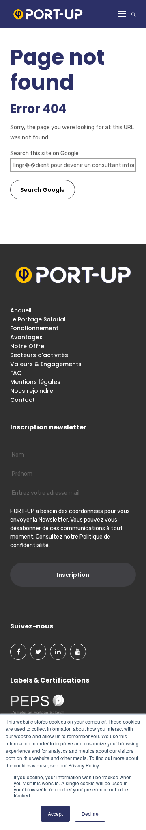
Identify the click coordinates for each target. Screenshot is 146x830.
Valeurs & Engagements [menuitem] (46, 364)
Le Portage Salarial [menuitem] (38, 319)
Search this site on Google (44, 153)
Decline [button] (90, 813)
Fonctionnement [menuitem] (34, 328)
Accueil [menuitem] (21, 310)
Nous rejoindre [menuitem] (31, 391)
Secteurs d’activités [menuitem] (39, 355)
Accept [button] (55, 813)
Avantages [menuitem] (26, 337)
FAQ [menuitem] (16, 373)
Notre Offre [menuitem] (27, 346)
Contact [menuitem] (22, 400)
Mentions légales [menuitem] (35, 382)
